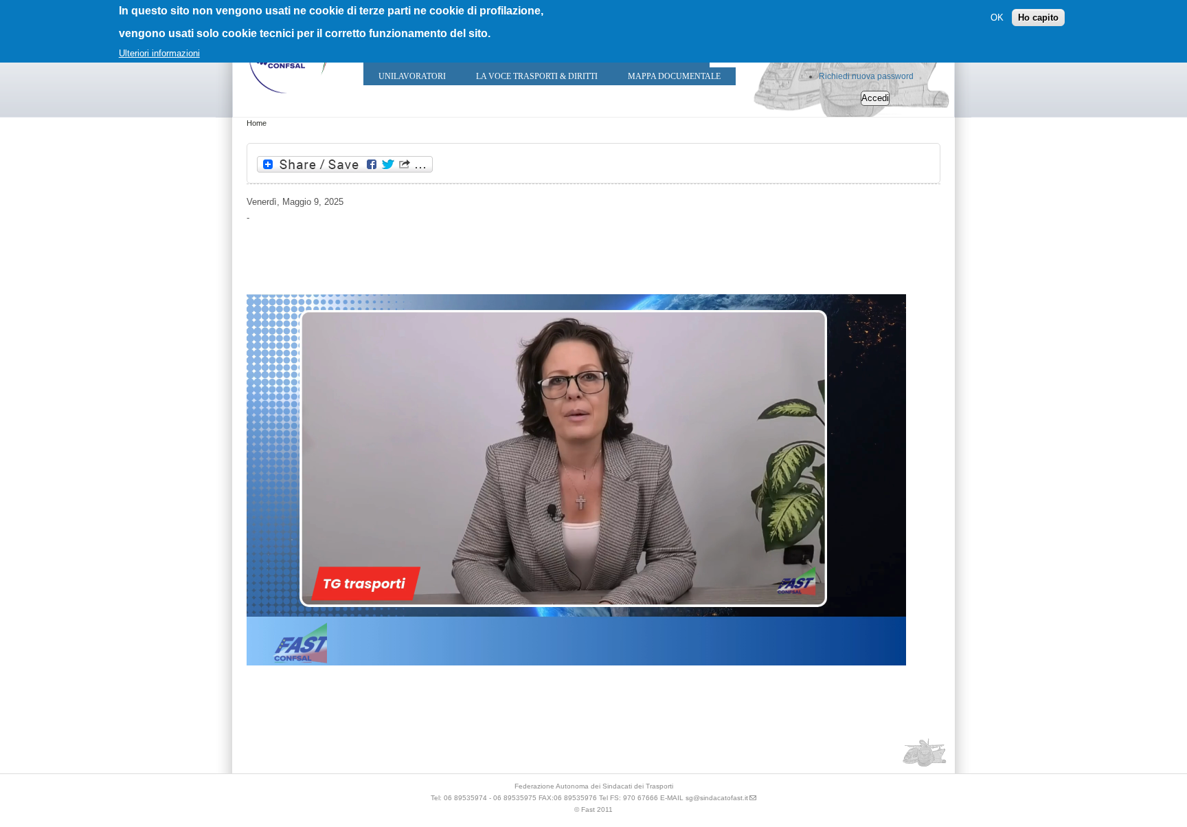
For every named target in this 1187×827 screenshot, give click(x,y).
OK (997, 17)
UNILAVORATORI (412, 76)
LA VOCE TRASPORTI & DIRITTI (537, 76)
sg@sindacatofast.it (717, 798)
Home (257, 123)
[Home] (288, 96)
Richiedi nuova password (866, 76)
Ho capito (1038, 17)
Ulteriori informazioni (159, 53)
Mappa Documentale (674, 76)
